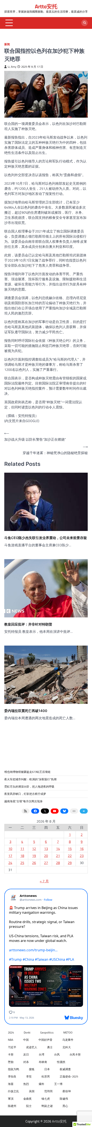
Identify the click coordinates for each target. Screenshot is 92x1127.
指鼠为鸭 (13, 1069)
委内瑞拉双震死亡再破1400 (25, 711)
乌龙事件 (67, 1040)
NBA (10, 1040)
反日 (26, 1054)
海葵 (10, 1084)
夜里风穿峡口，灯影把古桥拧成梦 (25, 794)
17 (10, 855)
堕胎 (10, 1062)
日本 (47, 1069)
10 (10, 848)
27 (46, 862)
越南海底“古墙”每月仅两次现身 (23, 801)
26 (34, 862)
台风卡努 (75, 1054)
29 (70, 862)
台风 (57, 1054)
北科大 (66, 1047)
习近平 (12, 1047)
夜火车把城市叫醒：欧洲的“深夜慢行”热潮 (30, 779)
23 (82, 855)
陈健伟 (64, 1098)
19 (34, 855)
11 (22, 848)
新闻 (7, 44)
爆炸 (41, 1084)
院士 (29, 1106)
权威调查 (65, 1069)
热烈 (26, 1084)
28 (58, 862)
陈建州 (12, 1106)
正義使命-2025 (69, 1076)
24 (10, 862)
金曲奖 (27, 1098)
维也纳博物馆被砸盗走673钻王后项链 (27, 772)
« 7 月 (44, 881)
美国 (31, 1091)
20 (46, 855)
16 (82, 848)
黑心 (65, 1106)
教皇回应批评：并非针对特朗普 (28, 624)
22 (70, 855)
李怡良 (12, 1076)
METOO (68, 1032)
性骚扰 (61, 1062)
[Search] (84, 23)
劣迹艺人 (31, 1047)
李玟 (29, 1076)
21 (58, 855)
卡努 (10, 1054)
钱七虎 (46, 1098)
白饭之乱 (13, 1091)
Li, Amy (12, 67)
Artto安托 (46, 6)
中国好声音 (45, 1040)
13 (46, 848)
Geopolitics (46, 1032)
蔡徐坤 (66, 1091)
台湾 (41, 1054)
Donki (27, 1032)
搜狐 (31, 1069)
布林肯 (43, 1062)
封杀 (26, 1062)
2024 (11, 1032)
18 (22, 855)
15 (70, 848)
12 (34, 848)
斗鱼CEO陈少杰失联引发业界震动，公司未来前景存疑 (45, 538)
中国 (26, 1040)
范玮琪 (48, 1091)
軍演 (10, 1098)
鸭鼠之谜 (47, 1106)
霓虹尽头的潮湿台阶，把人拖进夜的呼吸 (29, 786)
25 (22, 862)
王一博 (58, 1084)
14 (58, 848)
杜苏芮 (46, 1076)
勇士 (50, 1047)
